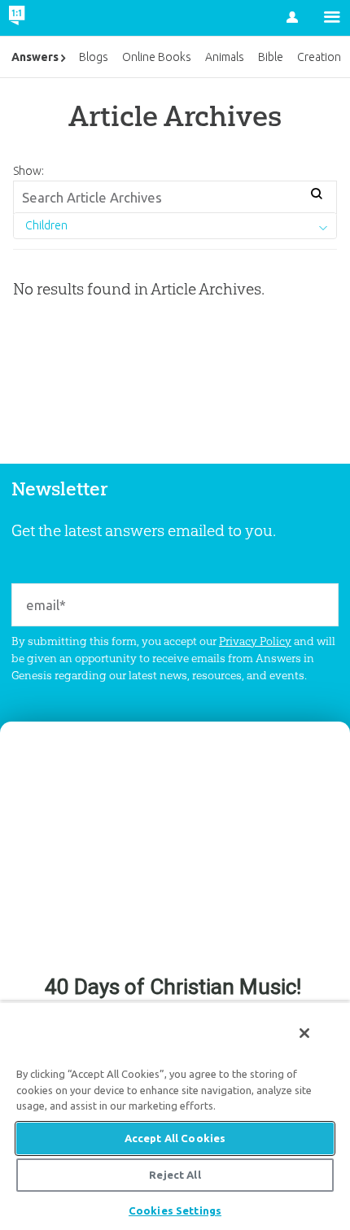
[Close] (304, 1033)
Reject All (174, 1174)
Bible (270, 56)
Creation (319, 56)
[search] (317, 195)
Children (46, 225)
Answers (35, 56)
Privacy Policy (255, 641)
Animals (224, 56)
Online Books (156, 56)
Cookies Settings (175, 1210)
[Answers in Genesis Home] (51, 18)
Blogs (93, 56)
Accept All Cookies (175, 1138)
